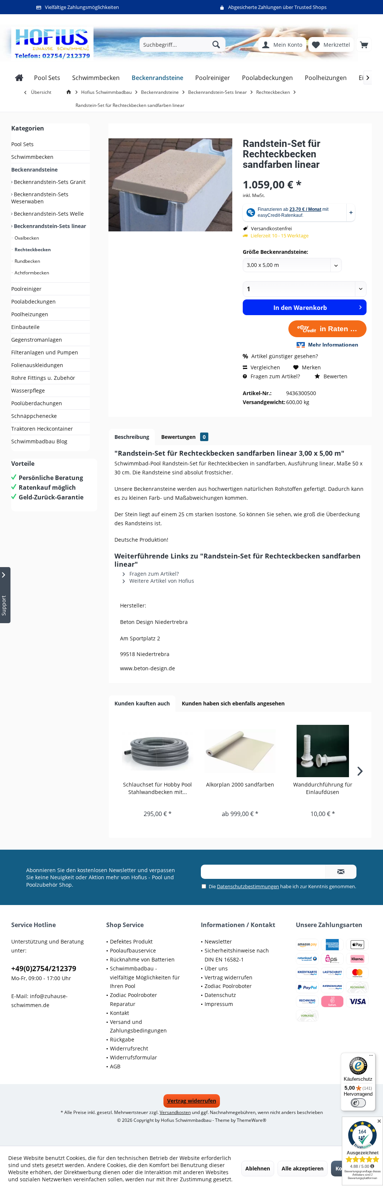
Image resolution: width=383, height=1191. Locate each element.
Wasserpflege (28, 390)
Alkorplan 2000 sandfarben (240, 784)
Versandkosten (175, 1112)
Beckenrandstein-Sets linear (49, 226)
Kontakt (119, 1012)
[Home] (19, 78)
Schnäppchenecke (34, 415)
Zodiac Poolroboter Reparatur (133, 999)
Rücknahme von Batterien (142, 959)
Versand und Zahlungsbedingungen (138, 1026)
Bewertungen (183, 436)
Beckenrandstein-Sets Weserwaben (39, 198)
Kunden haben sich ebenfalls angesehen (233, 703)
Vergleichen (264, 367)
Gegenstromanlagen (36, 339)
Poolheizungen (29, 314)
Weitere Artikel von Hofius (161, 580)
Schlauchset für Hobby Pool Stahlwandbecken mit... (157, 788)
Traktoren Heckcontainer (42, 428)
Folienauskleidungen (37, 365)
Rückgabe (122, 1039)
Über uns (216, 968)
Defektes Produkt (131, 941)
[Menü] (371, 1057)
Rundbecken (26, 261)
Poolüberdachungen (36, 403)
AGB (115, 1066)
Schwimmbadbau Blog (39, 441)
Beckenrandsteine (34, 169)
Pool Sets (22, 144)
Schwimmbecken (32, 156)
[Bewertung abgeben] (305, 174)
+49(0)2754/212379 (43, 968)
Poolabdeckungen (33, 301)
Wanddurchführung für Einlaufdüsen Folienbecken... (322, 788)
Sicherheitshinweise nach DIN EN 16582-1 (237, 955)
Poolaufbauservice (133, 950)
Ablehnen (257, 1168)
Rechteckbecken (32, 249)
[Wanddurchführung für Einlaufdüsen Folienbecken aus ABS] (322, 751)
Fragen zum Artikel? (274, 376)
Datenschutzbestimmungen (248, 886)
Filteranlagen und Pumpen (44, 352)
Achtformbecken (31, 273)
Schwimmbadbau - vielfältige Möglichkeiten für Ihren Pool (145, 977)
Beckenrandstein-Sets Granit (49, 181)
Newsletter (218, 941)
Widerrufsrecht (129, 1048)
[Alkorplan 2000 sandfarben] (240, 751)
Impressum (219, 1003)
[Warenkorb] (364, 44)
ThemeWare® (251, 1120)
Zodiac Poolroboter (228, 986)
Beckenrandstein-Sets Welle (48, 213)
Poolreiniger (26, 288)
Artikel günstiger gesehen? (284, 356)
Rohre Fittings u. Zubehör (43, 377)
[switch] (358, 1102)
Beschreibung (131, 436)
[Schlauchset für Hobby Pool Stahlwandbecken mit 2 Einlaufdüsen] (157, 751)
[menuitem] (364, 44)
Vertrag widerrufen (228, 977)
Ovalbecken (26, 238)
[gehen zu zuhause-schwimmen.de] (70, 92)
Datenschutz (220, 994)
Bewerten (334, 376)
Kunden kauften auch (142, 703)
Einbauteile (25, 326)
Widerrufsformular (133, 1057)
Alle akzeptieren (303, 1168)
